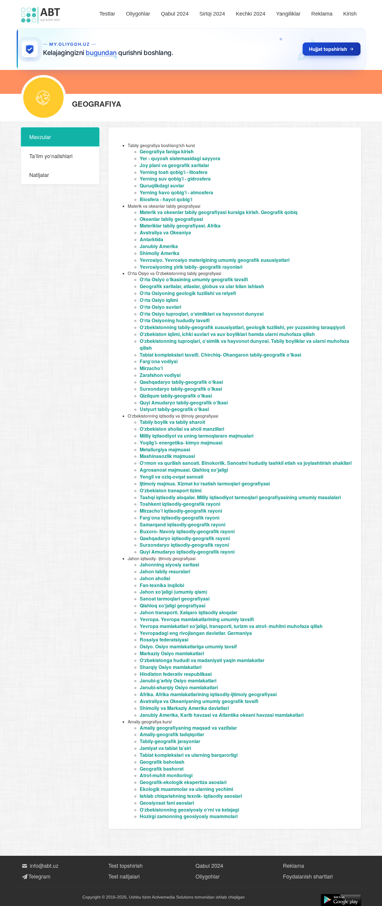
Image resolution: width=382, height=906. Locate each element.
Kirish (350, 14)
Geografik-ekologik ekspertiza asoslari (183, 782)
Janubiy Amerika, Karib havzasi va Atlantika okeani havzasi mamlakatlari (222, 714)
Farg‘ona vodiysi (159, 361)
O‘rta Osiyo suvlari (160, 306)
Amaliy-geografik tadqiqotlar (172, 734)
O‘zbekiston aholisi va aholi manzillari (182, 428)
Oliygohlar (138, 14)
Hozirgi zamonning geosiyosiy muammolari (189, 816)
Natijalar (39, 174)
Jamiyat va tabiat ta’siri (165, 748)
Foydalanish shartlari (308, 876)
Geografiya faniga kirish (167, 151)
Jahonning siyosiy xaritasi (169, 564)
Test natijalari (124, 876)
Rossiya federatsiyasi (164, 639)
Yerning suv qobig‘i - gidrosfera (175, 178)
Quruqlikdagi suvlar (162, 185)
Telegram (39, 876)
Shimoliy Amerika (159, 253)
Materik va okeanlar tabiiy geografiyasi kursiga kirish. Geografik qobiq (219, 212)
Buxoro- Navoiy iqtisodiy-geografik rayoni (187, 531)
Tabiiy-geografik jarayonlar (170, 741)
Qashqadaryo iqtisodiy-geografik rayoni (185, 538)
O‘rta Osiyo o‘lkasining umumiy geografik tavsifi (194, 279)
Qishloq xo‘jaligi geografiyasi (172, 605)
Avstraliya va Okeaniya (165, 232)
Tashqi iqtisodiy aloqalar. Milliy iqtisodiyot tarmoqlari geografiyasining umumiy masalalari (240, 497)
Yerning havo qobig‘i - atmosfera (176, 192)
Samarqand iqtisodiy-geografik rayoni (182, 524)
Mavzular (40, 136)
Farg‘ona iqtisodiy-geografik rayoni (179, 517)
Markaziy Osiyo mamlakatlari (172, 653)
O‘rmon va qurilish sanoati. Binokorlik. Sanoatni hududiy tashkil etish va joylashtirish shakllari (246, 462)
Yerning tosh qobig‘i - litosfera (173, 172)
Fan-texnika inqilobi (162, 585)
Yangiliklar (288, 14)
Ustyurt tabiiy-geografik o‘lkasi (174, 409)
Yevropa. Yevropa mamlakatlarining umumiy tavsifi (197, 619)
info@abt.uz (43, 865)
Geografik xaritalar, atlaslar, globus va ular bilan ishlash (202, 286)
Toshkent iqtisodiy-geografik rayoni (180, 503)
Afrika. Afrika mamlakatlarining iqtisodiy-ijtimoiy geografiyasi (208, 694)
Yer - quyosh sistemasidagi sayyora (180, 158)
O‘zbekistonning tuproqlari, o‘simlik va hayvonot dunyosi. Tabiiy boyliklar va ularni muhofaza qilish (244, 344)
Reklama (321, 14)
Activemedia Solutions (172, 897)
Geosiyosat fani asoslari (167, 802)
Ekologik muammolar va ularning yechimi (186, 789)
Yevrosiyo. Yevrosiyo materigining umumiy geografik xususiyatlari (214, 259)
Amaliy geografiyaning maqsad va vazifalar (188, 727)
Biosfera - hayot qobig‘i (166, 199)
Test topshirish (125, 865)
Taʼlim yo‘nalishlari (51, 156)
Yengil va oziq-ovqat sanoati (171, 476)
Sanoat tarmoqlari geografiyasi (175, 598)
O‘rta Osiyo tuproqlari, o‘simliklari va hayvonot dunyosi (202, 313)
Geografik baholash (162, 761)
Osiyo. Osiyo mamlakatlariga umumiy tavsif (188, 646)
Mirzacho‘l (151, 368)
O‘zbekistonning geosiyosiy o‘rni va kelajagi (189, 809)
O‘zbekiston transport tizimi (170, 490)
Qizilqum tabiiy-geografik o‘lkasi (176, 395)
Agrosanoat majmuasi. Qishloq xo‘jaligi (184, 469)
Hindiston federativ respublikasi (176, 673)
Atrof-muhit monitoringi (166, 775)
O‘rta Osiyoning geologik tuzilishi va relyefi (188, 293)
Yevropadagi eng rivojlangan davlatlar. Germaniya (196, 633)
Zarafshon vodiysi (160, 375)
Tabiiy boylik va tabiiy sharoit (172, 421)
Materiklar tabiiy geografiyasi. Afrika (180, 225)
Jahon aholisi (155, 578)
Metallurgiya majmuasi (165, 449)
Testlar (107, 14)
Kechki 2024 (250, 14)
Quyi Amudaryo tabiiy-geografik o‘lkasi (184, 402)
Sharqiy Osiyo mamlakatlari (170, 667)
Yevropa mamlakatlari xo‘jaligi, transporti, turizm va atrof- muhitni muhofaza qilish (231, 626)
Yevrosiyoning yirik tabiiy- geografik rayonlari (191, 266)
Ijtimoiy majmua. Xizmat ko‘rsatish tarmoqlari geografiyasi (205, 483)
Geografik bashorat (162, 768)
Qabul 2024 (175, 14)
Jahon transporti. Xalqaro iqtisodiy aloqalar (188, 612)
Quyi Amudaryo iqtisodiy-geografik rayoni (187, 551)
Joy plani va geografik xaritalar (174, 165)
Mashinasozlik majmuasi (167, 456)
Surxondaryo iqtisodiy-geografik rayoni (184, 544)
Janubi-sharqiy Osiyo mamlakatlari (179, 687)
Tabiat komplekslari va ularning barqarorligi (189, 754)
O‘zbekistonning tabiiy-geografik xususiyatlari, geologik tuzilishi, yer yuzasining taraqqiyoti (242, 327)
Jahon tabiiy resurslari (165, 571)
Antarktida (151, 239)
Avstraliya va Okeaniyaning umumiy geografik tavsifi (199, 701)
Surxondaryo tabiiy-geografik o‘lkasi (181, 388)
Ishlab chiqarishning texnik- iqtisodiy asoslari (191, 795)
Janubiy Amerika (159, 246)
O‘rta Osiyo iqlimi (159, 300)
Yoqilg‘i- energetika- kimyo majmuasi (181, 442)
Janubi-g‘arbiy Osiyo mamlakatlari (178, 680)
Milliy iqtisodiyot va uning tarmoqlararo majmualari (196, 435)
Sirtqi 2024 (212, 14)
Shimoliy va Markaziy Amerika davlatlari (184, 708)
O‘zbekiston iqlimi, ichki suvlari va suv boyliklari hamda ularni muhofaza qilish (227, 334)
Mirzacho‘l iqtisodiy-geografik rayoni (181, 510)
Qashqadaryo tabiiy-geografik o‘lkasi (181, 381)
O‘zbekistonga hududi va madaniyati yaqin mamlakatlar (202, 660)
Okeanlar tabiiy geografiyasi (171, 219)
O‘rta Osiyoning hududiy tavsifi (175, 320)
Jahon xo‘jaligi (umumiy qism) (173, 591)
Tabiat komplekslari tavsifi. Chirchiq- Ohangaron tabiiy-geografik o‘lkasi (220, 354)
